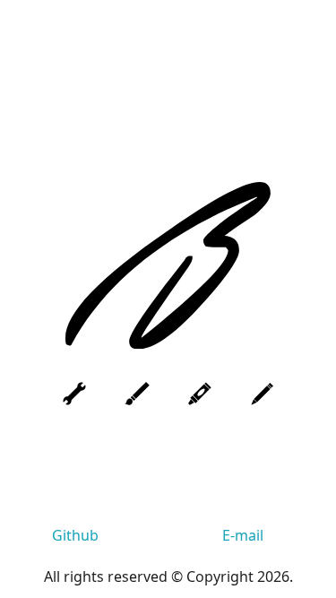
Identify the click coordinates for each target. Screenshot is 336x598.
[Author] (262, 393)
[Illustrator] (199, 393)
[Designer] (137, 393)
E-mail (242, 535)
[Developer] (74, 393)
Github (75, 535)
